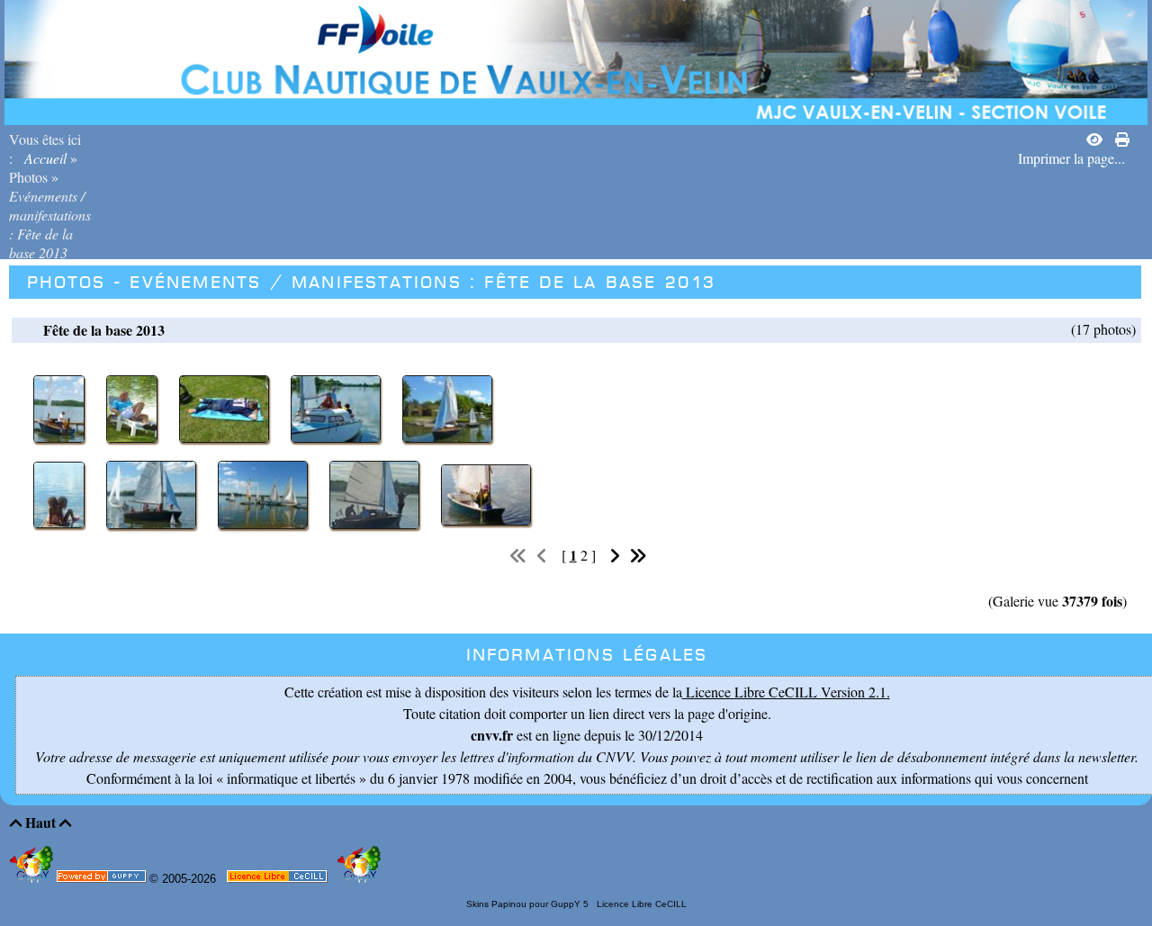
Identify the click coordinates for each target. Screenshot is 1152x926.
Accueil (45, 157)
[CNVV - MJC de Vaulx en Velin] (576, 59)
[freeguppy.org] (103, 880)
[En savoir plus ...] (278, 880)
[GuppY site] (33, 879)
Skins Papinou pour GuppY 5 (530, 904)
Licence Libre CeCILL (640, 904)
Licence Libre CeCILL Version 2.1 (784, 691)
